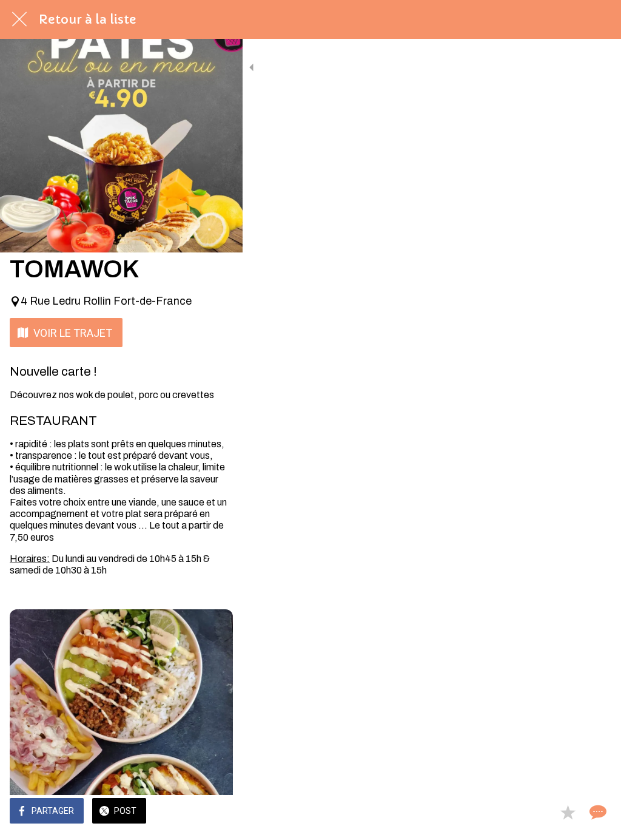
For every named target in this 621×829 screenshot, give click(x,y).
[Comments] (596, 812)
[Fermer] (19, 19)
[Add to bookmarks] (567, 812)
